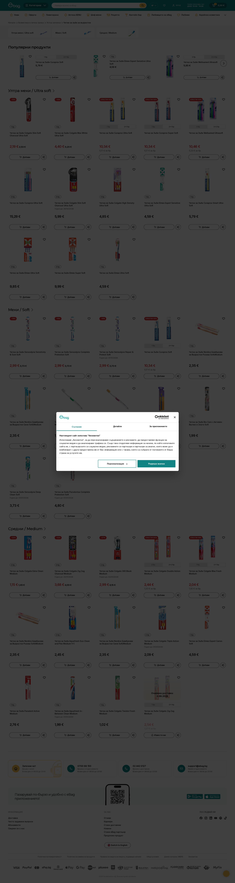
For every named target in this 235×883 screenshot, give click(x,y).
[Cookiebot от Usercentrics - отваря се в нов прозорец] (157, 417)
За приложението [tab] (158, 426)
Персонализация (115, 464)
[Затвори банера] (175, 417)
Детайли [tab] (117, 426)
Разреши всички (156, 464)
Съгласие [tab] (77, 426)
